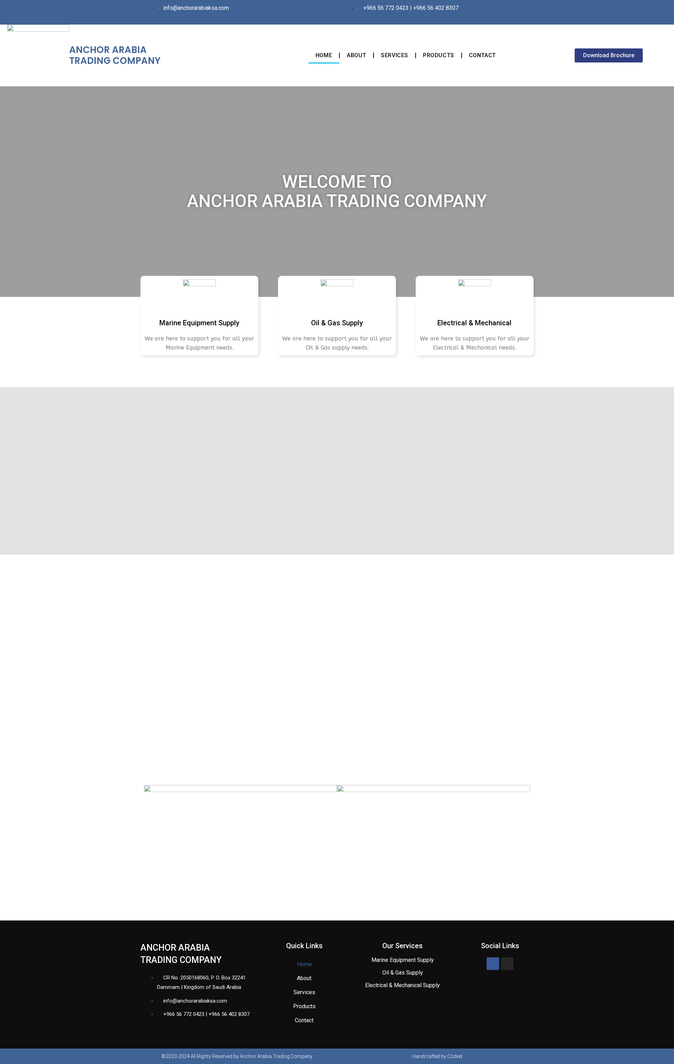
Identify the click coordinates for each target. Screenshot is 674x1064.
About (356, 55)
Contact (482, 55)
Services (394, 55)
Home (324, 55)
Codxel (454, 1056)
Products (438, 55)
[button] (609, 55)
